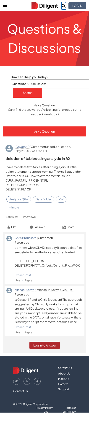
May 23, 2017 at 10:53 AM (31, 151)
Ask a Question (44, 131)
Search (27, 93)
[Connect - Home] (44, 5)
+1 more (14, 207)
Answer (40, 227)
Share (70, 227)
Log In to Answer (44, 345)
